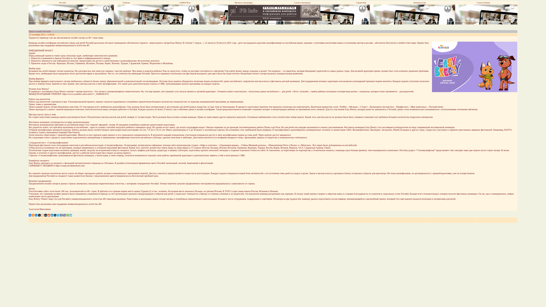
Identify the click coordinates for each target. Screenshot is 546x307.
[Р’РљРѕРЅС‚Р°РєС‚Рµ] (30, 215)
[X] (39, 215)
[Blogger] (42, 215)
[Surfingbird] (58, 215)
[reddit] (48, 215)
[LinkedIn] (52, 215)
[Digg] (45, 215)
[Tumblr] (61, 215)
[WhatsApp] (67, 215)
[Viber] (64, 215)
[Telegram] (70, 215)
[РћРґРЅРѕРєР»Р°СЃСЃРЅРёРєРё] (33, 215)
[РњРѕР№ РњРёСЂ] (36, 215)
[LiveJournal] (55, 215)
